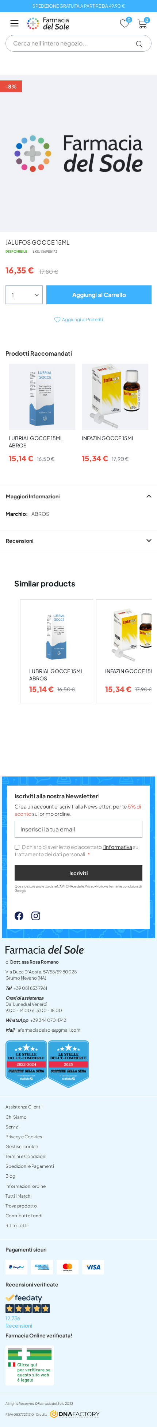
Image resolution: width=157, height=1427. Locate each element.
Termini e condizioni (123, 886)
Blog (10, 1176)
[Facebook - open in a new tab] (19, 918)
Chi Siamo (16, 1117)
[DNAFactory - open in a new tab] (75, 1415)
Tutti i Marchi (18, 1196)
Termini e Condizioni (25, 1156)
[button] (142, 44)
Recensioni (20, 540)
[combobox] (78, 43)
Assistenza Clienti (23, 1107)
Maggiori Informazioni (33, 496)
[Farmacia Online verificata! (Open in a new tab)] (29, 1383)
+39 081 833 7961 (30, 988)
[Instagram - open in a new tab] (32, 918)
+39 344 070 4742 (48, 1020)
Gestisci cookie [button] (21, 1146)
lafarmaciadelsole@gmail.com (48, 1030)
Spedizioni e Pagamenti (29, 1166)
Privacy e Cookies (23, 1136)
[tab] (78, 496)
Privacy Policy (95, 886)
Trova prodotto (21, 1206)
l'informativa (117, 846)
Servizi (12, 1127)
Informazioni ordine (25, 1186)
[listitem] (56, 651)
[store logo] (69, 23)
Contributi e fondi (23, 1215)
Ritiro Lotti (16, 1225)
